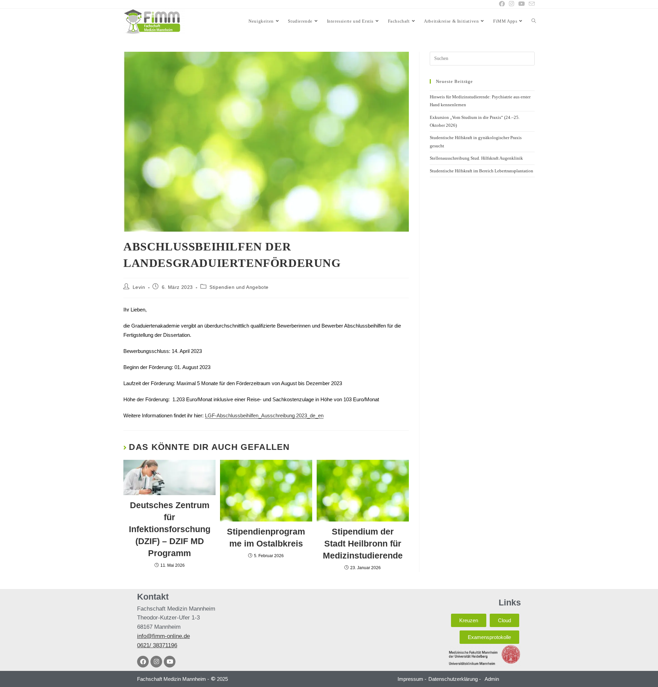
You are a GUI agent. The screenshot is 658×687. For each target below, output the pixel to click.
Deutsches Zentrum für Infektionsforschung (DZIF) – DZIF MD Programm (169, 529)
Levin (139, 287)
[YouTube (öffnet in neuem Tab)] (521, 4)
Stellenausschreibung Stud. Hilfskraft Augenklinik (476, 158)
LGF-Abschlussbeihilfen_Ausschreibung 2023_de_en (264, 415)
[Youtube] (169, 661)
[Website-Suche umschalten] (534, 21)
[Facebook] (143, 661)
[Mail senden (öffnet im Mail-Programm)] (531, 4)
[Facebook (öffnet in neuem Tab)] (502, 4)
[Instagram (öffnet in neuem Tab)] (511, 4)
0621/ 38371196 (157, 645)
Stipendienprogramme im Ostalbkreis (266, 537)
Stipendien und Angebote (239, 287)
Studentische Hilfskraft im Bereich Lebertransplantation (481, 170)
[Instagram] (156, 661)
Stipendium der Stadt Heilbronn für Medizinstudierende (363, 543)
